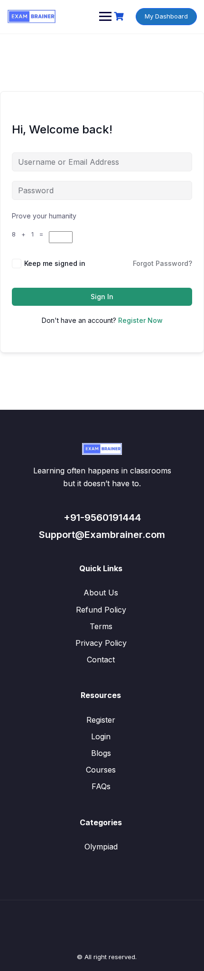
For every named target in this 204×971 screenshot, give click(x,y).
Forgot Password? (162, 263)
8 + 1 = (30, 234)
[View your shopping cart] (120, 16)
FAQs (101, 786)
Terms (101, 626)
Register (100, 720)
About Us (100, 592)
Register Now (140, 320)
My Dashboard (166, 16)
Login (101, 736)
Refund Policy (101, 609)
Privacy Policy (101, 643)
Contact (101, 659)
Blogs (101, 753)
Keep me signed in (54, 263)
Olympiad (101, 846)
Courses (101, 769)
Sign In (102, 296)
